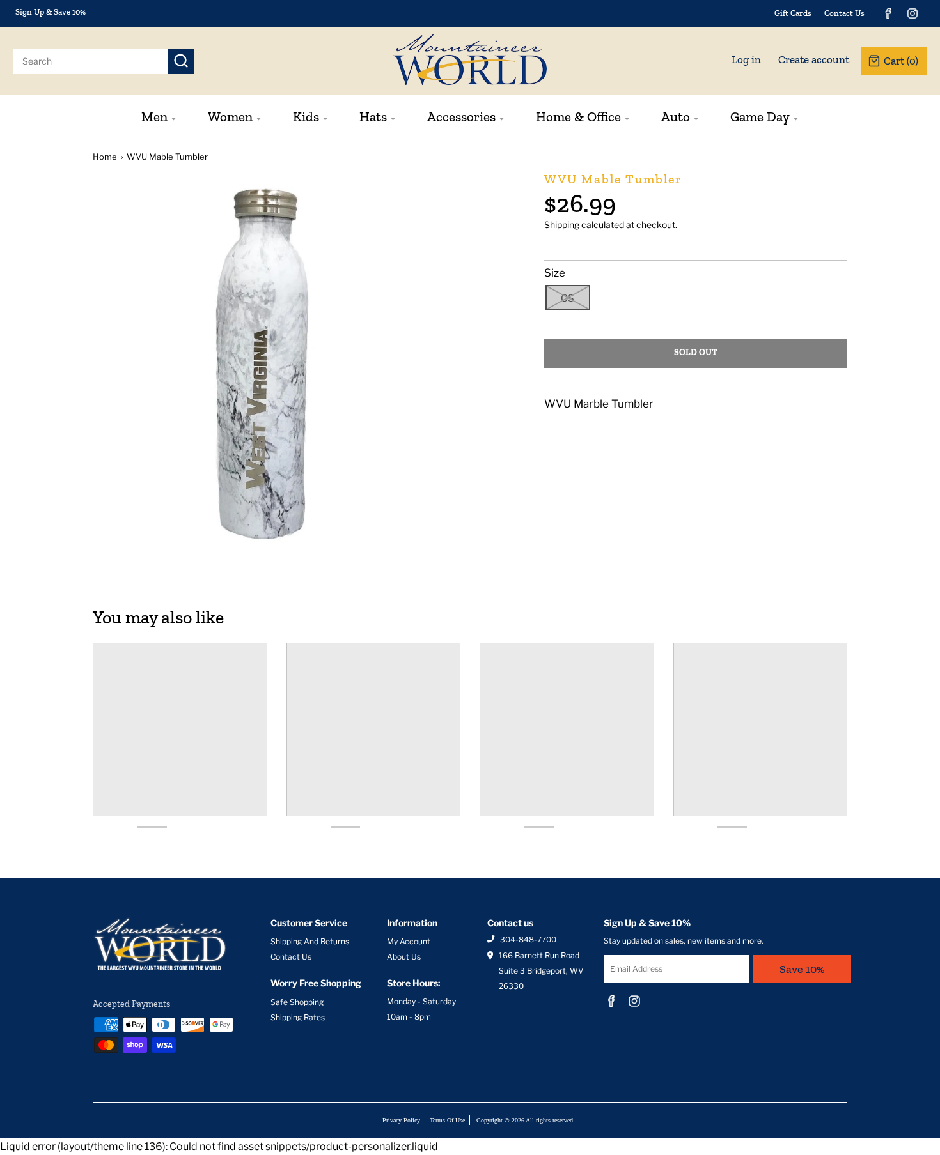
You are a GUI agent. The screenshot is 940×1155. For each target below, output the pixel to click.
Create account (813, 59)
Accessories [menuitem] (461, 117)
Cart (901, 60)
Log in (746, 59)
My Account (408, 941)
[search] (90, 61)
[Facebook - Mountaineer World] (888, 13)
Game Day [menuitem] (760, 117)
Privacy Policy (401, 1120)
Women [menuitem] (230, 117)
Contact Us (290, 956)
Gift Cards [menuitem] (792, 13)
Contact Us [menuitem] (844, 13)
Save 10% (802, 969)
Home (105, 156)
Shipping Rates (297, 1017)
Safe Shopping (297, 1002)
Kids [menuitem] (306, 117)
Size (554, 272)
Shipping (561, 224)
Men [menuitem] (154, 117)
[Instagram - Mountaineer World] (912, 13)
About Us (404, 956)
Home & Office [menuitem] (578, 117)
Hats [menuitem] (373, 117)
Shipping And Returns (309, 941)
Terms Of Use (447, 1120)
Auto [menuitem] (675, 117)
